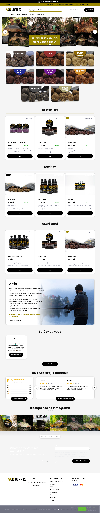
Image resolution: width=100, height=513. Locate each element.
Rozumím (82, 509)
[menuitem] (10, 14)
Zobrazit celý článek (16, 354)
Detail (20, 156)
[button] (5, 32)
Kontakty (8, 4)
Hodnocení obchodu (56, 481)
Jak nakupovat (54, 489)
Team (52, 495)
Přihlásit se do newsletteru (81, 461)
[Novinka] (20, 185)
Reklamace (53, 492)
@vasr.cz (50, 411)
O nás (52, 487)
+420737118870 (35, 486)
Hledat (59, 10)
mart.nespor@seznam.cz (38, 482)
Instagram (53, 497)
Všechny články (50, 364)
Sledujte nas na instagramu (51, 436)
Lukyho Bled (13, 339)
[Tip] (80, 129)
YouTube (52, 500)
